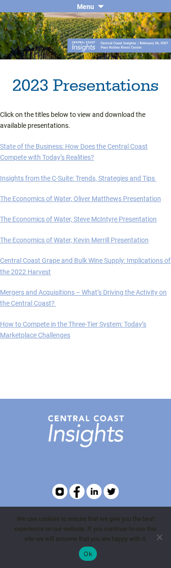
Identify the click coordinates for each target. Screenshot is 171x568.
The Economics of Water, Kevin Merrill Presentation (74, 239)
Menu (85, 6)
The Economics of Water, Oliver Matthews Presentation (80, 198)
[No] (159, 537)
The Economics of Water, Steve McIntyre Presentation (78, 218)
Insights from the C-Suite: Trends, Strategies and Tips (78, 178)
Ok (88, 554)
